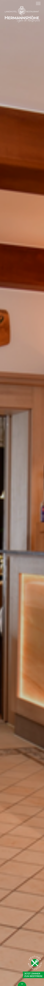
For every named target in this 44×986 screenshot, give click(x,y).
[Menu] (38, 3)
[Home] (22, 14)
